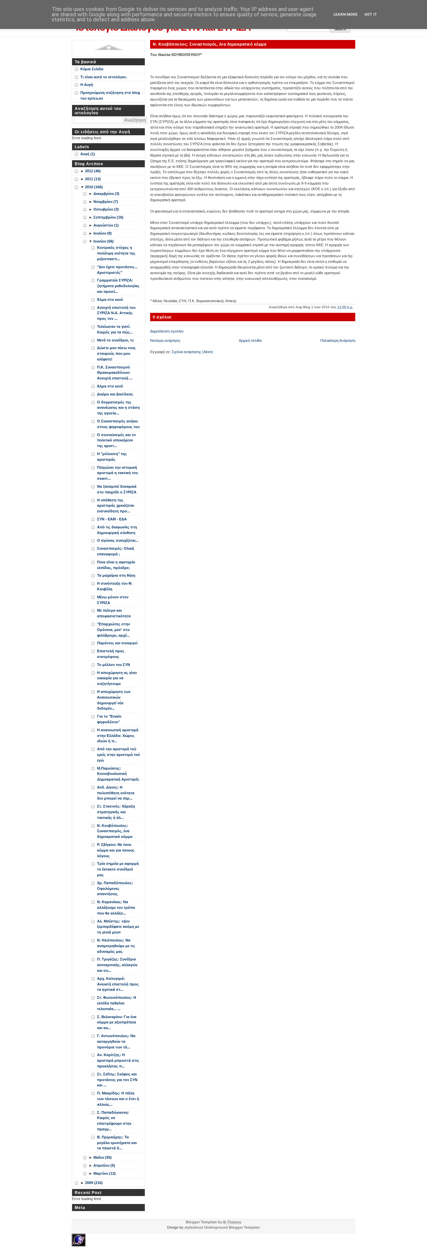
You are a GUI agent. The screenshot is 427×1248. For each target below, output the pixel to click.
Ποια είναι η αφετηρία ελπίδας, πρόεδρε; (116, 565)
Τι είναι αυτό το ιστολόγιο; (103, 77)
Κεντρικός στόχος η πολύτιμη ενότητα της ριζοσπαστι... (116, 253)
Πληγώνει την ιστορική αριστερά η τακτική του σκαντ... (117, 473)
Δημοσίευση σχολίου (166, 331)
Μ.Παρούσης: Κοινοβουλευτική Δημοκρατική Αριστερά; (118, 774)
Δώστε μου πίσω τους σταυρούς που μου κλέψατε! (116, 353)
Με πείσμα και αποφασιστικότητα (114, 613)
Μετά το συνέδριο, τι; (115, 340)
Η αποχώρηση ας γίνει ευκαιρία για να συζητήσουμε (117, 678)
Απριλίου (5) (104, 1165)
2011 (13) (93, 179)
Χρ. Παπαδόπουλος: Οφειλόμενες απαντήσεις (115, 888)
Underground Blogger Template (232, 1227)
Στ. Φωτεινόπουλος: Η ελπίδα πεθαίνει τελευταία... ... (116, 1003)
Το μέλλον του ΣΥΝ (113, 665)
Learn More (345, 14)
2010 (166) (94, 187)
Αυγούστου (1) (106, 225)
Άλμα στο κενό (110, 300)
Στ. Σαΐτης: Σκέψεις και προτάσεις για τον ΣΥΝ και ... (117, 1079)
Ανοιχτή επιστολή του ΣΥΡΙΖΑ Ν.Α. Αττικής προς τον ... (116, 313)
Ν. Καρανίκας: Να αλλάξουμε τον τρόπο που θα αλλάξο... (116, 907)
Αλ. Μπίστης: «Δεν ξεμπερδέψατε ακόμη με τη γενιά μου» (118, 927)
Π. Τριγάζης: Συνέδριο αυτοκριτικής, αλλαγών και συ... (117, 964)
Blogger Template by (213, 1222)
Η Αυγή (86, 85)
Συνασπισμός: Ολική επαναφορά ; (115, 551)
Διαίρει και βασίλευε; (115, 394)
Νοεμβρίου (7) (105, 202)
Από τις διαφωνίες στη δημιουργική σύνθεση (117, 530)
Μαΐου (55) (102, 1157)
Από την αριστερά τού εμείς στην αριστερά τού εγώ (118, 754)
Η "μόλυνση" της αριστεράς (112, 456)
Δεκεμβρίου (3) (106, 194)
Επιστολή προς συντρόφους (110, 654)
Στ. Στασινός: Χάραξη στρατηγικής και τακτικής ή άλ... (116, 812)
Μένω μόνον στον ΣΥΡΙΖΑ (112, 600)
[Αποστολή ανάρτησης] (354, 307)
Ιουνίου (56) (103, 241)
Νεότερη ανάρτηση (165, 340)
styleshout (193, 1227)
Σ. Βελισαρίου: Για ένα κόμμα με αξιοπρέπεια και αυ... (116, 1022)
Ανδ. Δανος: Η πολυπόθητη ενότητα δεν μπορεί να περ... (115, 793)
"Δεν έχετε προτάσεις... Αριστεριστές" (117, 270)
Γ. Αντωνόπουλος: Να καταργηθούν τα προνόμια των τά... (116, 1041)
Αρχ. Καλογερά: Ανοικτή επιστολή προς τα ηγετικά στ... (118, 984)
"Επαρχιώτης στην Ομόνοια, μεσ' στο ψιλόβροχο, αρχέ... (113, 629)
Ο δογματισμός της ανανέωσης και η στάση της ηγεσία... (118, 407)
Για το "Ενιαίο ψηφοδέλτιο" (109, 719)
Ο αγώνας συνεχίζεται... (117, 540)
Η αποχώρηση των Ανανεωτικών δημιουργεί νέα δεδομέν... (113, 700)
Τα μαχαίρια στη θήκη (116, 575)
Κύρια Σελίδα (91, 69)
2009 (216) (94, 1183)
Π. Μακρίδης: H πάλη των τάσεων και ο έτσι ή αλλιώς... (118, 1098)
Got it (370, 14)
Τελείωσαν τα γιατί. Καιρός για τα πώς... (115, 329)
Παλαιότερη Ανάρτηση (337, 340)
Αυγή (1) (87, 154)
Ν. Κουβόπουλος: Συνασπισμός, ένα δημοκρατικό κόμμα (209, 44)
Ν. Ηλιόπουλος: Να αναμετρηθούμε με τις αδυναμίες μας (116, 945)
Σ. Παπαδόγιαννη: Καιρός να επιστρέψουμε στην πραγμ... (114, 1120)
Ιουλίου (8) (102, 233)
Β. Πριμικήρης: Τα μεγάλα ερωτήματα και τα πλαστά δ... (117, 1142)
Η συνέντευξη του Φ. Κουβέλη (114, 586)
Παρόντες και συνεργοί (117, 643)
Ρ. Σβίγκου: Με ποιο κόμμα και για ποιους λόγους (115, 850)
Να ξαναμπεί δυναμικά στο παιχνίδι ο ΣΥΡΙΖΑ (116, 489)
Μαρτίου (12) (104, 1173)
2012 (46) (93, 171)
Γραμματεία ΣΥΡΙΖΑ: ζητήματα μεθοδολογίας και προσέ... (118, 286)
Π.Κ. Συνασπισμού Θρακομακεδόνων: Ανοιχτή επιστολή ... (114, 372)
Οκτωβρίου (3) (106, 209)
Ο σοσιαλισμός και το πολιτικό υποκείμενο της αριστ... (116, 440)
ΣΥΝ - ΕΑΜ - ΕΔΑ (112, 519)
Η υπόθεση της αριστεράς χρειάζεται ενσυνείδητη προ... (115, 505)
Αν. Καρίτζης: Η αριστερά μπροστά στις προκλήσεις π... (118, 1060)
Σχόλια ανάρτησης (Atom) (192, 352)
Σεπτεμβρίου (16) (108, 217)
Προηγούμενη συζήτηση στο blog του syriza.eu (110, 95)
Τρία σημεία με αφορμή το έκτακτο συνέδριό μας (118, 869)
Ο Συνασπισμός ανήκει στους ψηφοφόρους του (118, 424)
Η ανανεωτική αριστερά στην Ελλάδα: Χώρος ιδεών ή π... (117, 735)
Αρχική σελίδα (250, 340)
